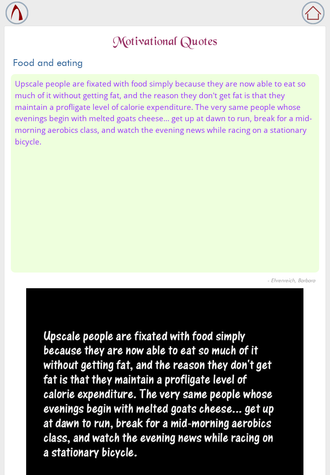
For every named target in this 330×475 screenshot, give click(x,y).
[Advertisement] (165, 208)
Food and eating (48, 62)
